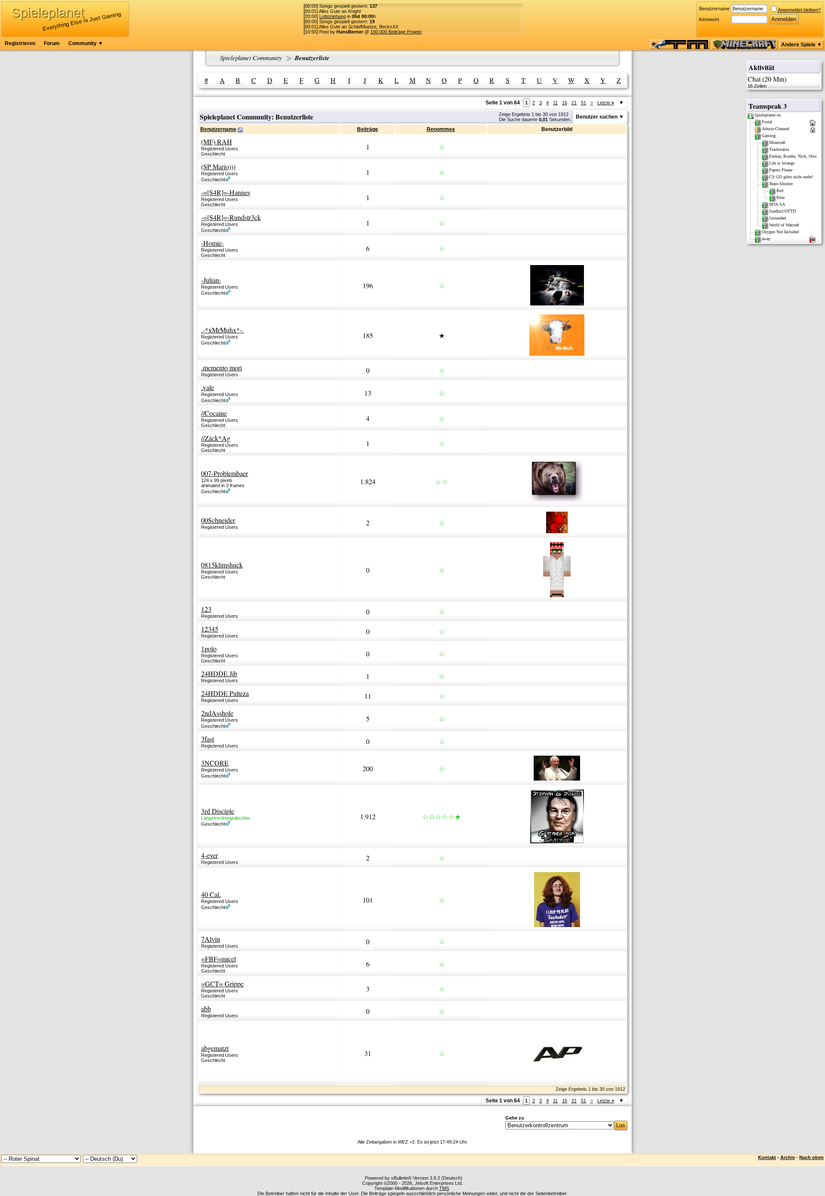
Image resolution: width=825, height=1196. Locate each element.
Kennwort (709, 19)
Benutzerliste (312, 57)
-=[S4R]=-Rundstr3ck (231, 217)
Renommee (441, 129)
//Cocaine (214, 413)
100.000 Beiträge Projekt (396, 31)
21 (574, 102)
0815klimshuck (222, 564)
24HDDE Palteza (225, 693)
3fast (207, 738)
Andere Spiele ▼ (801, 45)
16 (564, 102)
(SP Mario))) (218, 166)
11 (555, 102)
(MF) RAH (216, 141)
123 (206, 608)
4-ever (209, 855)
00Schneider (218, 520)
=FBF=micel (218, 958)
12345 (209, 628)
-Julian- (211, 279)
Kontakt (767, 1157)
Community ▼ (85, 43)
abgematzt (215, 1048)
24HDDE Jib (219, 673)
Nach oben (811, 1157)
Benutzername (714, 8)
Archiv (787, 1157)
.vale (207, 387)
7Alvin (210, 938)
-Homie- (212, 242)
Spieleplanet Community (251, 57)
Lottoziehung (332, 16)
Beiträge (367, 129)
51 (583, 102)
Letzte (605, 102)
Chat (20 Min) (767, 81)
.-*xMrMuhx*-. (222, 329)
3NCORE (215, 762)
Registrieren (20, 43)
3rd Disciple (217, 810)
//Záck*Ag (215, 437)
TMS (444, 1188)
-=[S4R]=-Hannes (225, 192)
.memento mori (221, 367)
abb (206, 1008)
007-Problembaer (224, 473)
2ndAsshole (217, 712)
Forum (52, 43)
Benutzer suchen (596, 117)
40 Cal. (211, 894)
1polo (209, 648)
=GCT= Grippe (222, 983)
